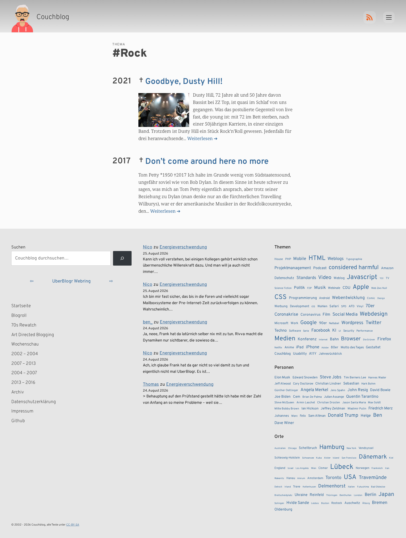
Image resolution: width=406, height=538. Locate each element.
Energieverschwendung (183, 247)
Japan (386, 494)
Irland (288, 486)
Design (381, 298)
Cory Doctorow (303, 384)
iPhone (312, 347)
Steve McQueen (284, 402)
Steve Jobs (330, 377)
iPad (300, 347)
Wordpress (352, 323)
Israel (290, 468)
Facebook (320, 330)
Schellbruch (308, 448)
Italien (351, 486)
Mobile (299, 259)
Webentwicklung (348, 298)
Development (299, 306)
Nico (147, 247)
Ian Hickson (310, 409)
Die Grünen (369, 339)
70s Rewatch (23, 325)
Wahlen (322, 306)
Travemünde (373, 478)
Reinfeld (317, 495)
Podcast (320, 268)
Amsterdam (315, 478)
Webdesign (374, 314)
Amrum (301, 478)
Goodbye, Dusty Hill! (184, 82)
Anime (289, 348)
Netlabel (334, 323)
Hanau (290, 478)
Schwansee (308, 457)
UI (340, 331)
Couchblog (282, 354)
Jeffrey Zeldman (333, 409)
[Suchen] (122, 258)
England (279, 468)
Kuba (319, 457)
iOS (313, 306)
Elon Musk (282, 377)
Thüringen (331, 495)
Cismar (323, 468)
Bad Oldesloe (378, 486)
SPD (343, 306)
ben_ (147, 322)
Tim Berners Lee (355, 378)
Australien (280, 448)
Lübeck (341, 467)
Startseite (21, 306)
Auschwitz (352, 503)
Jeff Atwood (282, 384)
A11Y (312, 353)
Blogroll (19, 315)
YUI (381, 278)
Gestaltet (373, 347)
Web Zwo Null (379, 288)
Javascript (362, 277)
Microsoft (281, 323)
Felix (303, 416)
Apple (361, 287)
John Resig (357, 390)
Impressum (22, 411)
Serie (306, 331)
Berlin (370, 495)
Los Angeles (302, 468)
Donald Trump (343, 415)
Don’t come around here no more (207, 162)
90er (323, 323)
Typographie (354, 259)
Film (326, 314)
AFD (352, 306)
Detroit (278, 486)
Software (295, 331)
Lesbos (315, 503)
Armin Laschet (306, 402)
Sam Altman (317, 416)
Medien (284, 339)
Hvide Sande (297, 503)
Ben (377, 415)
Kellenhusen (309, 486)
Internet (323, 339)
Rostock (336, 503)
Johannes (281, 416)
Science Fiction (283, 288)
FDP (309, 288)
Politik (299, 287)
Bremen (379, 503)
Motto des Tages (352, 348)
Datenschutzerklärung (33, 402)
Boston (325, 503)
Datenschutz (284, 278)
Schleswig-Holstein (287, 458)
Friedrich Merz (380, 408)
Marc (294, 416)
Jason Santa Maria (354, 402)
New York (351, 448)
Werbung (281, 306)
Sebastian (351, 383)
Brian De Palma (312, 397)
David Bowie (380, 390)
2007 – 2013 (23, 363)
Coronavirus (310, 314)
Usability (300, 354)
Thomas (151, 384)
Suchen (18, 247)
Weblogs (336, 259)
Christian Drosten (328, 402)
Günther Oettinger (286, 390)
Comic (371, 298)
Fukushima (363, 486)
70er (370, 306)
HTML (316, 258)
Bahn (334, 339)
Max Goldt (374, 402)
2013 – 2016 (23, 382)
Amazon (387, 268)
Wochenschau (25, 344)
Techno (280, 330)
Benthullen (345, 495)
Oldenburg (283, 509)
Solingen (279, 503)
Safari (334, 306)
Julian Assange (334, 397)
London (358, 495)
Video (324, 277)
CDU (346, 288)
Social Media (345, 314)
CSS (280, 297)
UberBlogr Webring (71, 281)
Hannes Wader (377, 378)
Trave (296, 487)
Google (308, 322)
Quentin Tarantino (362, 396)
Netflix (278, 347)
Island (336, 457)
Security (348, 331)
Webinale (334, 288)
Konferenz (307, 339)
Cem (296, 397)
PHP (288, 259)
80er (334, 347)
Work (294, 323)
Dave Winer (284, 422)
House (278, 259)
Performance (364, 331)
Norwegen (362, 468)
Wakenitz (279, 478)
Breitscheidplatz (283, 495)
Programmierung (303, 298)
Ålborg (366, 503)
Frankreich (377, 468)
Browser (351, 339)
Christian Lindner (328, 384)
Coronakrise (286, 314)
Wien (313, 468)
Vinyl (360, 306)
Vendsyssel (366, 448)
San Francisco (349, 457)
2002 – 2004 (24, 354)
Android (324, 298)
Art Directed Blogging (32, 335)
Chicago (292, 448)
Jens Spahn (337, 390)
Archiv (17, 392)
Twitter (373, 323)
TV (387, 278)
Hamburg (331, 447)
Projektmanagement (292, 268)
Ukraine (301, 495)
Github (25, 421)
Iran (387, 468)
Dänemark (373, 457)
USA (350, 477)
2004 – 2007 (24, 373)
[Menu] (389, 17)
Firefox (384, 339)
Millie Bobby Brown (286, 409)
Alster (327, 457)
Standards (306, 278)
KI (334, 330)
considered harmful (354, 267)
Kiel (391, 457)
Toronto (333, 478)
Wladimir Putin (356, 409)
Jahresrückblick (330, 354)
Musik (320, 288)
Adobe (324, 347)
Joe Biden (282, 396)
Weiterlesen (200, 138)
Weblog (339, 278)
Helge (366, 415)
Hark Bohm (368, 384)
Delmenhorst (332, 486)
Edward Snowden (305, 378)
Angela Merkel (314, 390)
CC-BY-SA (72, 525)
